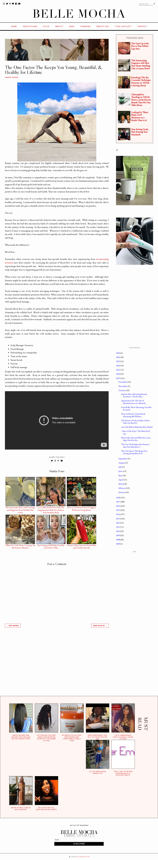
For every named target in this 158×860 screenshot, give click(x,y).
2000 (118, 543)
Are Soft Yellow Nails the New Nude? (137, 427)
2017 (118, 501)
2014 (118, 514)
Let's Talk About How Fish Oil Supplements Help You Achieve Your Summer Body (51, 508)
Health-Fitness (11, 77)
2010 (118, 531)
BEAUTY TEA (103, 26)
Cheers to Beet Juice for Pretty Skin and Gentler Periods (81, 546)
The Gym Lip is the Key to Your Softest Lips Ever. (140, 46)
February (122, 488)
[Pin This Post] (58, 460)
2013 (118, 518)
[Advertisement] (57, 665)
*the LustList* (123, 26)
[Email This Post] (62, 460)
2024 (118, 357)
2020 (118, 374)
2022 (118, 365)
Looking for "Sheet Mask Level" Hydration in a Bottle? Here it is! (139, 116)
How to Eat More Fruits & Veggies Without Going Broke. (81, 508)
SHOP (71, 26)
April (120, 479)
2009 (118, 535)
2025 (118, 353)
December (123, 381)
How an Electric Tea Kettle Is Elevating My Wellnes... (133, 415)
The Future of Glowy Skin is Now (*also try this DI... (135, 421)
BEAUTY (59, 26)
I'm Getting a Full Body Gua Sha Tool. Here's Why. (50, 546)
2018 (118, 497)
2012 (118, 522)
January (121, 492)
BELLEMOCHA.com (83, 857)
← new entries (13, 626)
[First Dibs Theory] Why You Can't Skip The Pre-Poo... (136, 439)
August (121, 462)
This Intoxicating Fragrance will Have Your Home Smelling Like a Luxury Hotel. (140, 64)
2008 (118, 539)
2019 (118, 378)
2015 (118, 510)
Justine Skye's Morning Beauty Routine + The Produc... (134, 395)
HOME (14, 26)
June (120, 471)
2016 (118, 506)
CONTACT (142, 26)
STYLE (46, 26)
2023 (118, 361)
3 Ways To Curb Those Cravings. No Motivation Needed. (20, 546)
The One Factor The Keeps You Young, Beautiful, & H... (134, 452)
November (123, 386)
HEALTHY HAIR (30, 26)
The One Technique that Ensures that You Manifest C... (135, 445)
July (120, 467)
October (122, 390)
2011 (118, 527)
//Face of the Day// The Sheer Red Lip (135, 432)
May (120, 475)
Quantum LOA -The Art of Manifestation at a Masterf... (134, 401)
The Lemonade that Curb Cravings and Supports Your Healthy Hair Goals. (20, 508)
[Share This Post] (55, 460)
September (123, 458)
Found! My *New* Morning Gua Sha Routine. (136, 408)
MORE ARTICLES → (100, 626)
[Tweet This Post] (52, 460)
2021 (118, 369)
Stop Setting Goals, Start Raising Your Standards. (140, 132)
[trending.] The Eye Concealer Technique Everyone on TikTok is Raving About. (141, 81)
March (121, 483)
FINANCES (85, 26)
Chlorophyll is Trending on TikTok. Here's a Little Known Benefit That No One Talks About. (141, 99)
